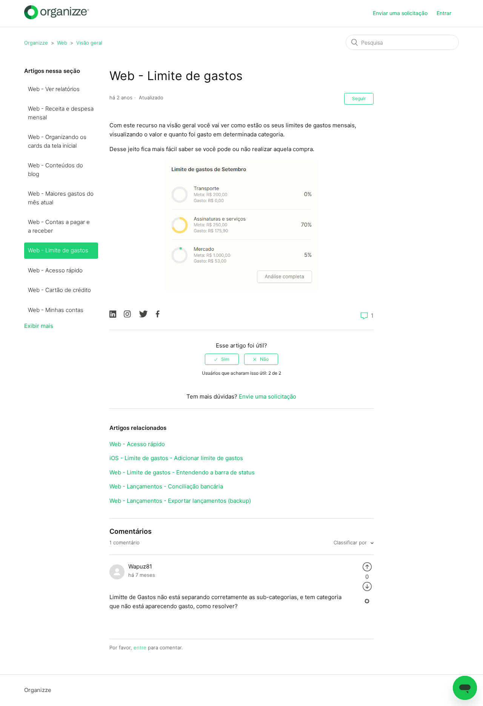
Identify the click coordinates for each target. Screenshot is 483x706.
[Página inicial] (56, 17)
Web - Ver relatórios (54, 89)
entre (140, 647)
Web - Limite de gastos (58, 250)
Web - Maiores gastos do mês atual (61, 198)
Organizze (36, 43)
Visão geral (89, 43)
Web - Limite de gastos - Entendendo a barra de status (182, 472)
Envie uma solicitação (267, 396)
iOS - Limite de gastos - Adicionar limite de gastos (176, 458)
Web (62, 43)
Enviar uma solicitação (400, 13)
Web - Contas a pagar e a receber (59, 226)
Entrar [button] (444, 13)
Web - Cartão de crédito (59, 290)
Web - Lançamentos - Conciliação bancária (166, 486)
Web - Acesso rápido (55, 270)
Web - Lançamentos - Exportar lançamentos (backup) (180, 500)
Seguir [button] (359, 98)
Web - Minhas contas (55, 310)
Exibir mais (38, 325)
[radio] (222, 359)
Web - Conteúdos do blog (55, 170)
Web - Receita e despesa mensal (61, 113)
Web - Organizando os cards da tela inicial (57, 141)
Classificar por (351, 542)
